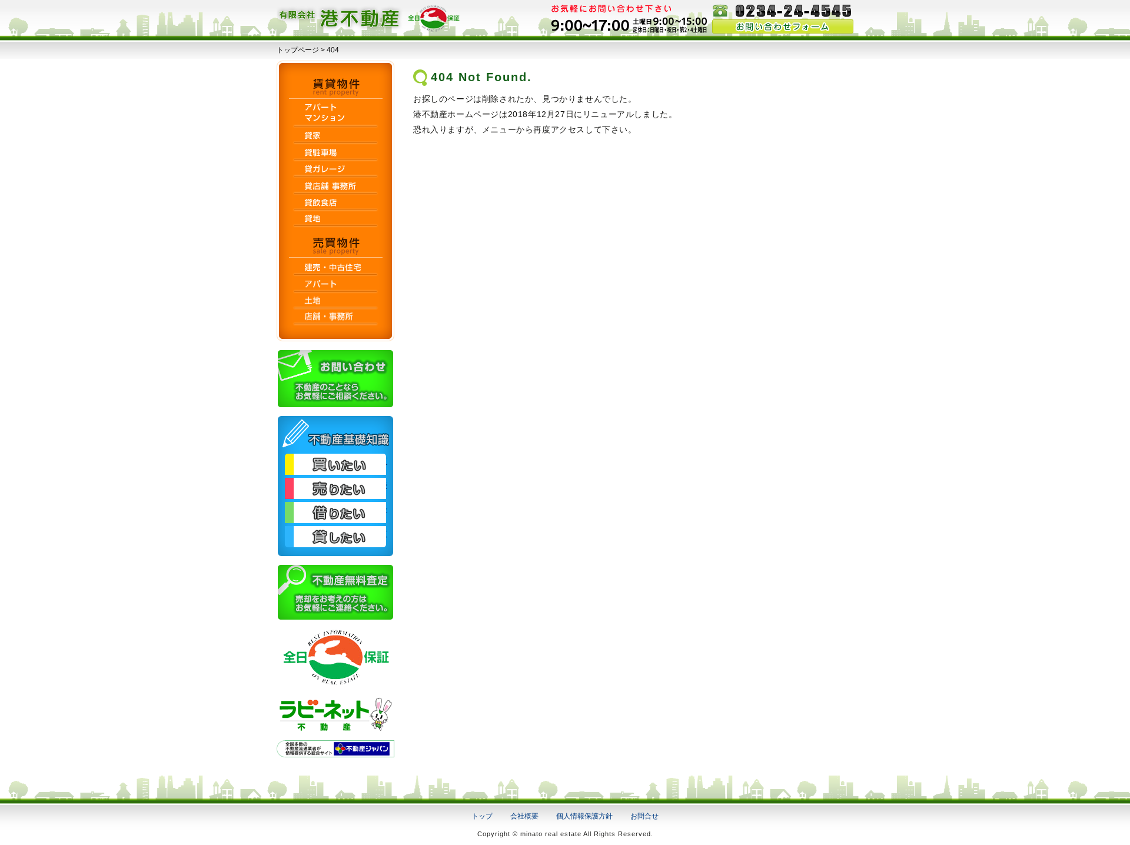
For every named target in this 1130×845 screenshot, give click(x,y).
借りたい (335, 512)
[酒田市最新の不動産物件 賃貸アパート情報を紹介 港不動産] (371, 28)
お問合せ (644, 816)
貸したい (335, 536)
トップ (482, 816)
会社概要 (524, 816)
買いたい (335, 464)
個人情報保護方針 (584, 816)
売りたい (335, 488)
